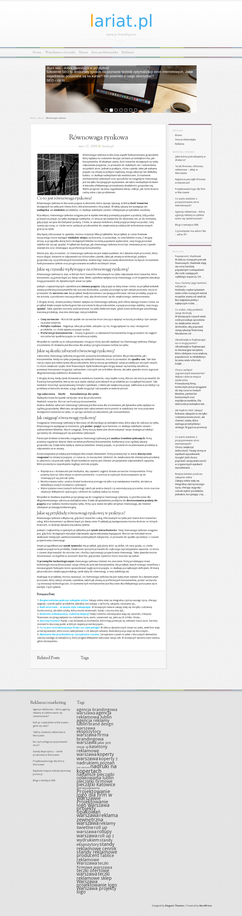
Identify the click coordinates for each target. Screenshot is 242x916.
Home (37, 52)
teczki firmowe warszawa (94, 865)
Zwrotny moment (50, 621)
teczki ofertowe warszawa (93, 872)
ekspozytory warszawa (89, 733)
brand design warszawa (95, 726)
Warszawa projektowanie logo (97, 883)
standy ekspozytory (95, 842)
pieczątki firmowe (94, 781)
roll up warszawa (92, 829)
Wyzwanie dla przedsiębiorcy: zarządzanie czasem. (70, 634)
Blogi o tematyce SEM (186, 224)
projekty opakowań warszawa (88, 811)
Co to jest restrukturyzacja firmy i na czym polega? (70, 627)
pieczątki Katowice (96, 784)
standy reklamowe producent (97, 853)
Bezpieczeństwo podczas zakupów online (64, 600)
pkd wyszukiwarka (88, 788)
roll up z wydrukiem (95, 838)
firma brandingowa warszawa (93, 738)
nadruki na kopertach (97, 768)
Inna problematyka (105, 52)
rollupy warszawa (94, 834)
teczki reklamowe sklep (94, 876)
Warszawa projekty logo (96, 890)
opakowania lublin (95, 778)
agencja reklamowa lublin (94, 715)
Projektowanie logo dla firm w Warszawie (94, 794)
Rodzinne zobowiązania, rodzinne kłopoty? (65, 614)
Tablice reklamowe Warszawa (95, 859)
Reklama (128, 52)
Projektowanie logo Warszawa (93, 803)
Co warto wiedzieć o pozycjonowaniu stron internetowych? (187, 202)
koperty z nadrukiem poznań (97, 761)
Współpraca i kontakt (60, 52)
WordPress (205, 905)
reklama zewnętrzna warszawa (97, 819)
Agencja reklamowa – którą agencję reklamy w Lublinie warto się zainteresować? (190, 215)
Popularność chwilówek (188, 256)
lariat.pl (107, 146)
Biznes (83, 52)
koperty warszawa (95, 756)
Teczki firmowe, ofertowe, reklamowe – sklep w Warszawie (189, 169)
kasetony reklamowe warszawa (92, 750)
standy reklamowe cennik (96, 846)
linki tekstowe (83, 767)
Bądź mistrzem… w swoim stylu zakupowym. (65, 607)
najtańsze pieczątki (95, 774)
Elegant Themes (174, 905)
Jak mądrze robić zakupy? (189, 410)
